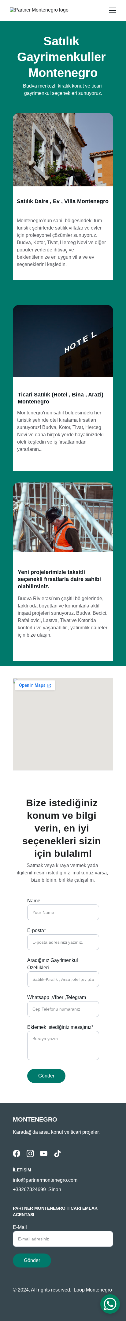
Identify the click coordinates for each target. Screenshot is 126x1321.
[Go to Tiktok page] (57, 1153)
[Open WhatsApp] (110, 1304)
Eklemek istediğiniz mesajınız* (60, 1027)
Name (33, 900)
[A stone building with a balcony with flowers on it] (63, 153)
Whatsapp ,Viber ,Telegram (56, 997)
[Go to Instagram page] (30, 1153)
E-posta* (36, 930)
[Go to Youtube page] (43, 1153)
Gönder (46, 1075)
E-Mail (20, 1227)
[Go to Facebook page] (16, 1153)
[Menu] (112, 10)
